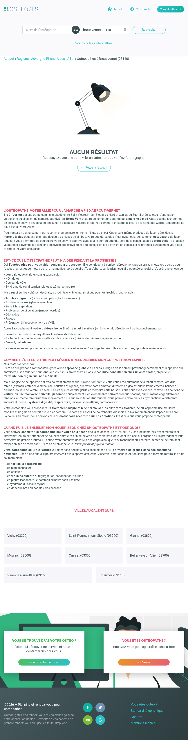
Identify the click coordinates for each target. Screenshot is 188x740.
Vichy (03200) (17, 535)
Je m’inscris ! (144, 662)
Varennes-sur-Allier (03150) (27, 575)
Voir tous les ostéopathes (94, 43)
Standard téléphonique (147, 710)
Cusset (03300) (80, 555)
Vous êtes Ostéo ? (170, 9)
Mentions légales (143, 723)
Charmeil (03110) (112, 575)
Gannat (123, 214)
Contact (136, 717)
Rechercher (149, 29)
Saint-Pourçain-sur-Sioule (87, 214)
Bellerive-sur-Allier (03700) (149, 555)
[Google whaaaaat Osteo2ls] (100, 720)
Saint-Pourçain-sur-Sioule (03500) (93, 535)
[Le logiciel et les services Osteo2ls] (21, 9)
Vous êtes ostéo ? (144, 704)
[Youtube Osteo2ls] (88, 720)
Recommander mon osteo (44, 662)
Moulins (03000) (19, 555)
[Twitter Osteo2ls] (100, 707)
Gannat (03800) (141, 535)
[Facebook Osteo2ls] (88, 707)
